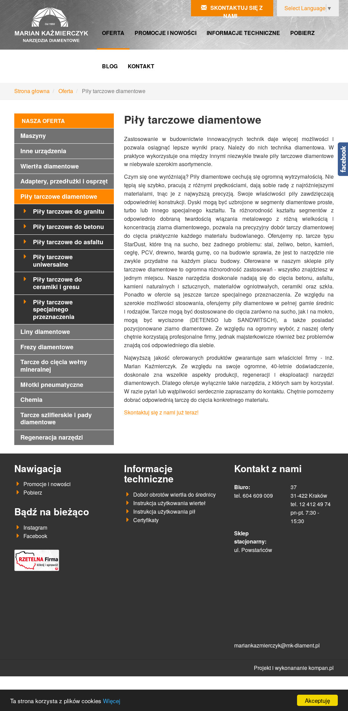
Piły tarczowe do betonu (68, 226)
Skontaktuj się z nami (236, 12)
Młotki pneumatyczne (51, 384)
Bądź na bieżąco (51, 511)
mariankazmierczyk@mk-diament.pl (277, 645)
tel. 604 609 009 (253, 495)
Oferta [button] (113, 33)
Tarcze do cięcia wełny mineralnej (53, 365)
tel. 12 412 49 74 (311, 504)
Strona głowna (32, 91)
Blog (110, 66)
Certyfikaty (146, 520)
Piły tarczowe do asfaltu (68, 241)
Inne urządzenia (43, 150)
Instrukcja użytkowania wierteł (169, 503)
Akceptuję (317, 700)
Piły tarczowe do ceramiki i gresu (57, 283)
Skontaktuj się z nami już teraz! (162, 412)
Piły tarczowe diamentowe (58, 196)
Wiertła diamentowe (49, 166)
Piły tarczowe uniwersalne (53, 260)
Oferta (65, 91)
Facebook (35, 536)
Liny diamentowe (45, 331)
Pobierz (302, 33)
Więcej (111, 700)
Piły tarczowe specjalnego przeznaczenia (53, 309)
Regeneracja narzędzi (51, 437)
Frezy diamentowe (46, 346)
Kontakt (141, 66)
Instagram (35, 527)
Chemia (31, 399)
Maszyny (33, 135)
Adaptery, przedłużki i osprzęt (64, 181)
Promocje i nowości (165, 33)
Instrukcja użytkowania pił (164, 511)
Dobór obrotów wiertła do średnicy (174, 494)
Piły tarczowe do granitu (68, 211)
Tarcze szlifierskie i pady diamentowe (56, 418)
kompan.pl (321, 668)
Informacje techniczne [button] (243, 33)
